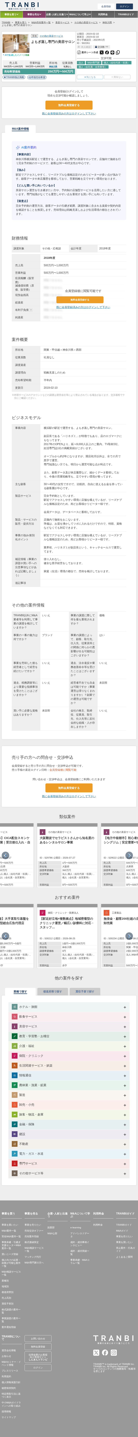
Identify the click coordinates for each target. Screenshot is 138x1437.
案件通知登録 (9, 1327)
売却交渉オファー (34, 1230)
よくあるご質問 (124, 1256)
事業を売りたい (33, 1224)
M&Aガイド (122, 1230)
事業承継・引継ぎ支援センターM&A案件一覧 (11, 1245)
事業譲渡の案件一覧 (11, 1320)
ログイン (124, 6)
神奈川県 (107, 22)
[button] (129, 855)
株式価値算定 (32, 1242)
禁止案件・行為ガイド (125, 1249)
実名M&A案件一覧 (11, 1236)
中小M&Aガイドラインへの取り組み (11, 1404)
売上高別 (6, 1298)
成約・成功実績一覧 (79, 1252)
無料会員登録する (69, 105)
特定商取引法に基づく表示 (11, 1395)
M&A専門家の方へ (34, 1262)
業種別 (5, 1280)
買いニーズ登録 (10, 1254)
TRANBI (6, 22)
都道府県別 (7, 1292)
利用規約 (6, 1376)
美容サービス (62, 22)
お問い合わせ (38, 1338)
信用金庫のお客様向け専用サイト (38, 1357)
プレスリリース (10, 1370)
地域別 (5, 1286)
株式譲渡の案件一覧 (11, 1311)
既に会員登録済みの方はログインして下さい (69, 113)
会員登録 (106, 6)
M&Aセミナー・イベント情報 (11, 1363)
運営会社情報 (9, 1350)
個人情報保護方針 (11, 1382)
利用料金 (98, 1224)
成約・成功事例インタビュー (79, 1244)
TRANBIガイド (124, 1224)
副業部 (51, 1227)
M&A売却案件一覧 (41, 22)
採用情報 (6, 1411)
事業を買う (21, 22)
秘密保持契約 (9, 1388)
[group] (67, 855)
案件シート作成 (87, 52)
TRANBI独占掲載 (15, 77)
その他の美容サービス (86, 22)
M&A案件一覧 (9, 1230)
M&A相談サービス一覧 (11, 1273)
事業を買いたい (10, 1224)
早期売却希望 (38, 77)
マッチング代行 (33, 1256)
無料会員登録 (38, 1346)
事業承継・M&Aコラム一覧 (80, 1261)
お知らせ (6, 1356)
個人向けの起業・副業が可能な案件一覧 (11, 1263)
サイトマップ (9, 1417)
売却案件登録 (32, 1236)
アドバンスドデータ (79, 1235)
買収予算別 (7, 1303)
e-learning (75, 1227)
